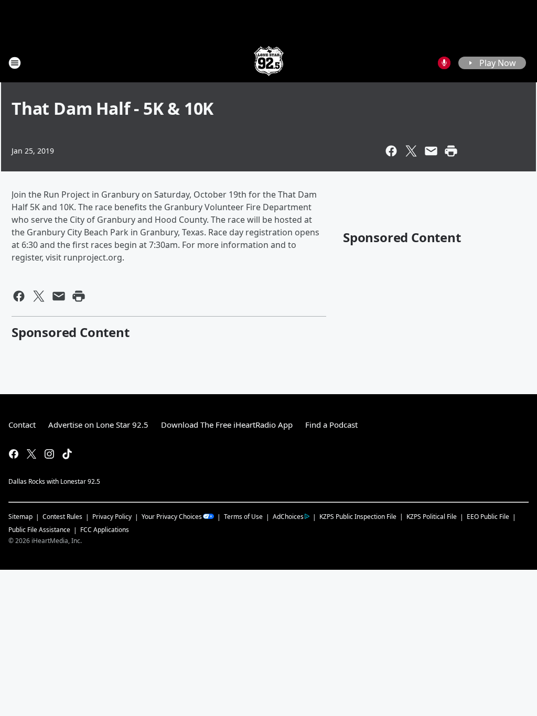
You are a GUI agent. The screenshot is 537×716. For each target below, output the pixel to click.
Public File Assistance (39, 529)
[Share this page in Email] (431, 151)
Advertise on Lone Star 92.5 (98, 424)
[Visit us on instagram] (49, 454)
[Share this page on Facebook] (391, 151)
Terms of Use (243, 516)
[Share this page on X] (411, 151)
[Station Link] (268, 63)
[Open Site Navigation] (14, 63)
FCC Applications (104, 529)
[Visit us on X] (31, 454)
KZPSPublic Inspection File (357, 516)
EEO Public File (488, 516)
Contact (22, 424)
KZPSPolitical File (431, 516)
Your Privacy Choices (172, 516)
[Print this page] (451, 151)
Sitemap (20, 516)
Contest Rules (62, 516)
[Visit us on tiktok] (67, 454)
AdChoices (288, 516)
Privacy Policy (112, 516)
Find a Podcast (331, 424)
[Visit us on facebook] (13, 454)
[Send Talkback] (444, 63)
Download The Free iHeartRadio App (227, 424)
